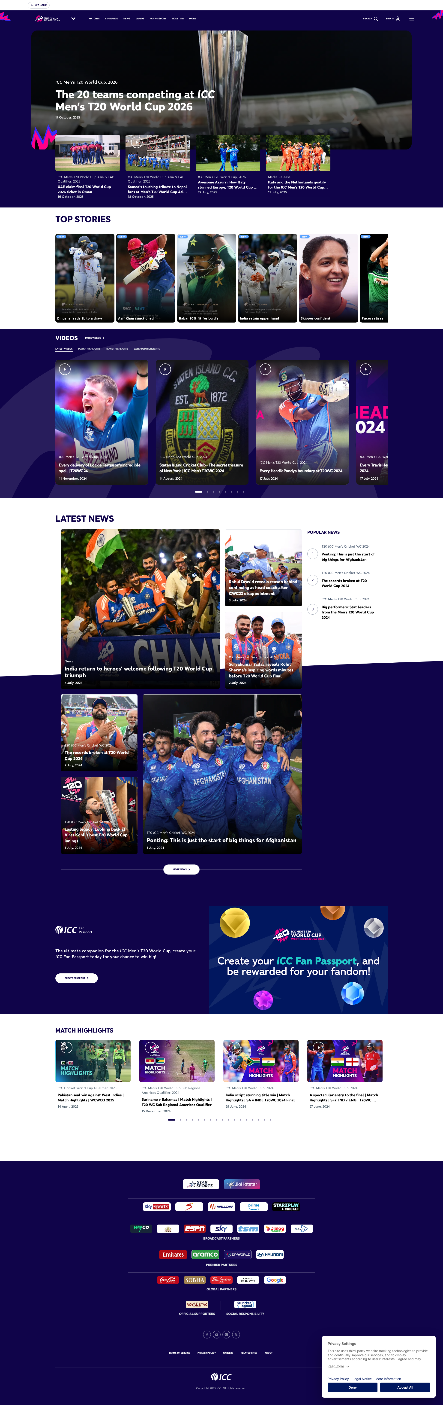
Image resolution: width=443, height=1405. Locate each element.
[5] (225, 492)
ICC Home (41, 5)
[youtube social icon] (217, 1334)
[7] (237, 492)
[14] (252, 1120)
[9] (222, 1120)
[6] (231, 492)
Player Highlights (117, 348)
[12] (240, 1120)
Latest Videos (64, 348)
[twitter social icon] (236, 1334)
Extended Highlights (147, 348)
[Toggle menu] (411, 18)
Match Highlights (89, 348)
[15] (258, 1120)
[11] (234, 1120)
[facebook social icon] (207, 1334)
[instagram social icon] (226, 1334)
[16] (264, 1120)
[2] (207, 492)
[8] (243, 492)
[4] (219, 492)
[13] (246, 1120)
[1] (198, 492)
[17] (270, 1120)
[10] (228, 1120)
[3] (213, 492)
